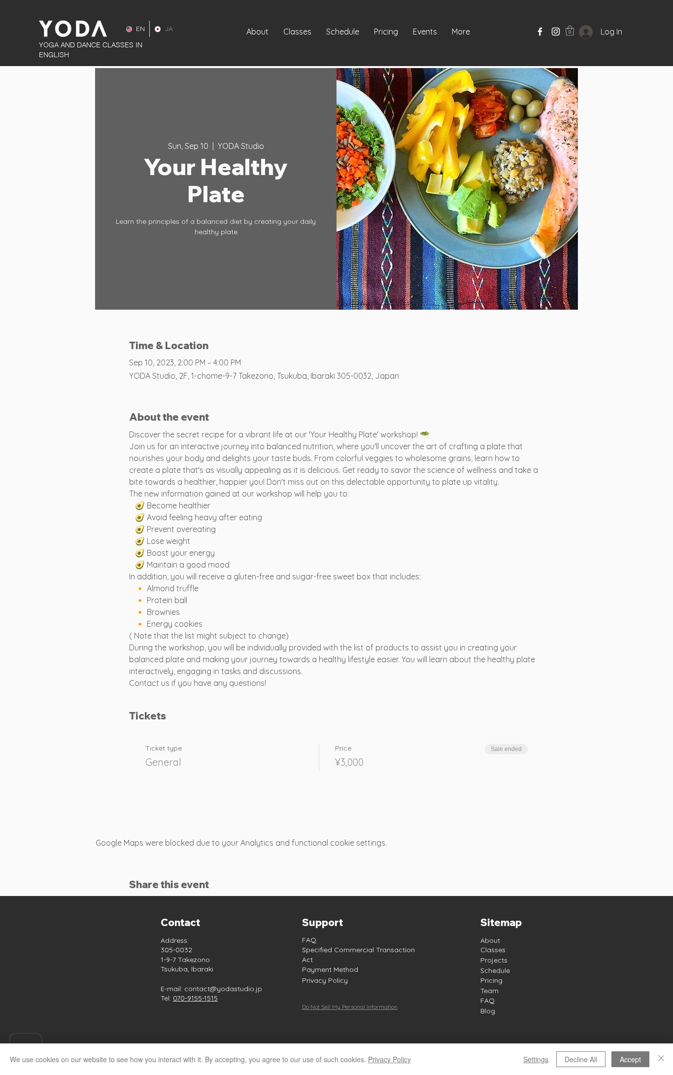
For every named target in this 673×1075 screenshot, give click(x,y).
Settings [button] (535, 1059)
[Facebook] (540, 31)
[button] (424, 31)
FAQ (309, 939)
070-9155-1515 (195, 998)
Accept (630, 1059)
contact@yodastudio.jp (223, 988)
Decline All (581, 1059)
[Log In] (578, 32)
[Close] (661, 1059)
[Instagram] (555, 31)
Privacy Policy (325, 980)
